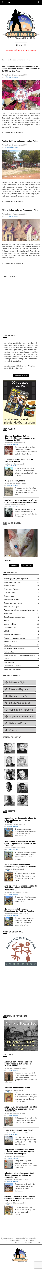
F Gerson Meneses (11, 77)
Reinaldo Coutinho (11, 147)
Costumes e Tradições (12, 589)
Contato (38, 1242)
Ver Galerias (27, 565)
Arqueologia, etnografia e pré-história (17, 579)
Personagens (8, 645)
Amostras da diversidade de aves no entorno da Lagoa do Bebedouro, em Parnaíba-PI (20, 843)
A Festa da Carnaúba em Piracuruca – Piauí (20, 210)
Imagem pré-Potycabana (14, 480)
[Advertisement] (21, 310)
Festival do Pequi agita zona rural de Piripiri (20, 141)
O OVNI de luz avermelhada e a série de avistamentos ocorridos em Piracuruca (21, 501)
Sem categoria (9, 662)
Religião (7, 659)
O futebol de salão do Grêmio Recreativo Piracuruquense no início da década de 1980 (20, 438)
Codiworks (7, 1238)
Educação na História (11, 599)
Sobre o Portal (27, 1242)
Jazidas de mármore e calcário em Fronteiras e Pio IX (18, 460)
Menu (19, 45)
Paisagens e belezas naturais (14, 638)
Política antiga (9, 652)
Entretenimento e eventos (13, 132)
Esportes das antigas (11, 606)
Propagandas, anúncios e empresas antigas (19, 655)
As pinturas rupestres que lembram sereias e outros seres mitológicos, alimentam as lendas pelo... (19, 1151)
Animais (7, 560)
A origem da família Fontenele (17, 1087)
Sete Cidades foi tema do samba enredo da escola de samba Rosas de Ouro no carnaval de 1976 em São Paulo (21, 68)
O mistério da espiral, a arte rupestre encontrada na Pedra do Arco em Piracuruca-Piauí (19, 1198)
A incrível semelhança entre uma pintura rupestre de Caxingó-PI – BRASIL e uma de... (18, 1063)
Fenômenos (8, 613)
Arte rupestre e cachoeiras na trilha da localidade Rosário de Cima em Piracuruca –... (20, 887)
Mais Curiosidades (21, 375)
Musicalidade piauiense (12, 634)
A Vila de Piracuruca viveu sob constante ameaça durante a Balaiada (20, 865)
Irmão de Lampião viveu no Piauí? (18, 1130)
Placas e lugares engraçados (14, 648)
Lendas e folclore (10, 624)
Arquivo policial (9, 585)
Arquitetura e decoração (12, 582)
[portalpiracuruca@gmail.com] (9, 2)
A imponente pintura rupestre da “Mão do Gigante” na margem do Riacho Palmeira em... (20, 1109)
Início (17, 1242)
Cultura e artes (9, 596)
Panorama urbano (10, 641)
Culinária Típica (9, 592)
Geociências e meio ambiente (14, 617)
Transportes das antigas (12, 669)
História (6, 620)
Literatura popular (10, 627)
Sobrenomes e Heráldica (13, 666)
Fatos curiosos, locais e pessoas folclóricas (19, 610)
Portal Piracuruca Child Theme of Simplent (18, 1240)
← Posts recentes (10, 276)
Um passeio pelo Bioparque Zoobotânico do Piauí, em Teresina (19, 910)
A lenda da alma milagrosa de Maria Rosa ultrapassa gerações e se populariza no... (19, 1175)
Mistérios (7, 631)
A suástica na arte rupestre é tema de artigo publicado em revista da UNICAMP (20, 820)
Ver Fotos (14, 565)
